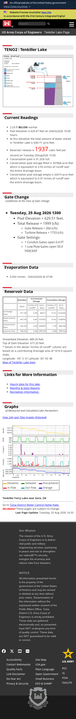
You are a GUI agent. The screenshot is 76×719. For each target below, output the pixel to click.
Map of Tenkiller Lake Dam (19, 362)
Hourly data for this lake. (25, 384)
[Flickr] (27, 651)
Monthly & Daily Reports (25, 388)
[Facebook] (4, 651)
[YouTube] (20, 651)
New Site (46, 12)
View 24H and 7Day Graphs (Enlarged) (24, 417)
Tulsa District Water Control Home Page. (34, 505)
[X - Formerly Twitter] (12, 651)
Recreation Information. (24, 392)
